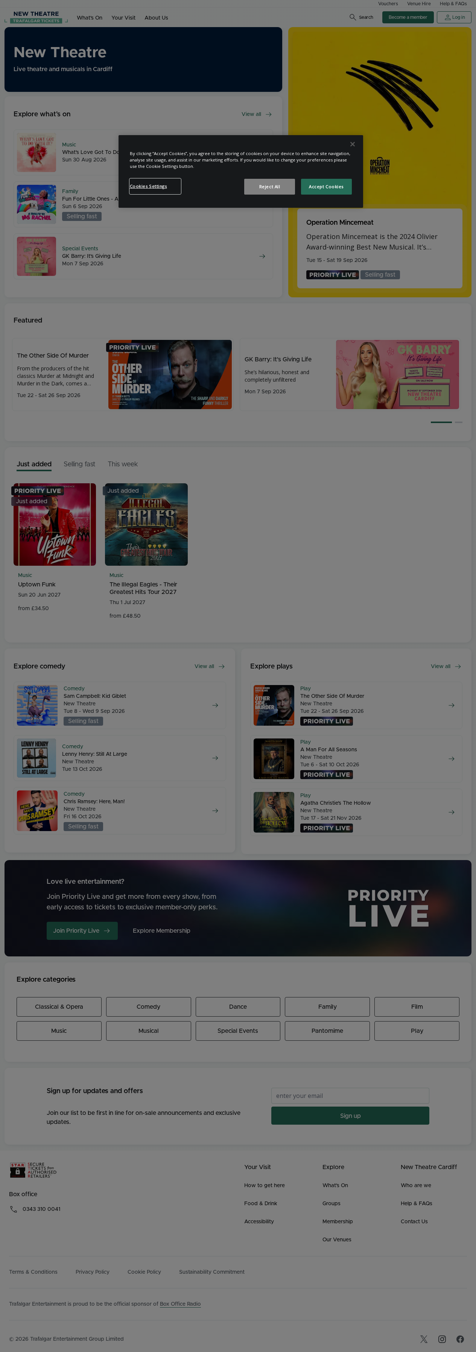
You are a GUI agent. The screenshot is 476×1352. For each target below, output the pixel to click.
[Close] (352, 144)
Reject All (269, 186)
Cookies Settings (148, 186)
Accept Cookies (326, 186)
